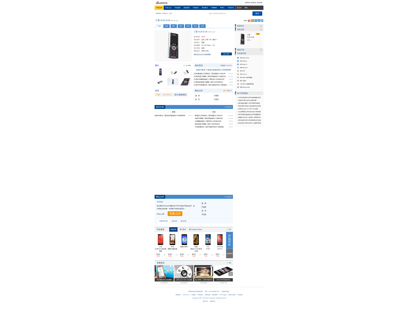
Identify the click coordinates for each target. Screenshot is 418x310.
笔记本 (239, 7)
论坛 (195, 26)
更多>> (215, 39)
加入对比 (226, 54)
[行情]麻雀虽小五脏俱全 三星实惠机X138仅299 (209, 73)
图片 (173, 26)
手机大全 (168, 7)
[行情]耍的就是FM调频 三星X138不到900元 (208, 82)
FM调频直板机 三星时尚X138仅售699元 (208, 121)
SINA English (223, 295)
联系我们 (200, 295)
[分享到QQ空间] (252, 20)
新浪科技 (247, 2)
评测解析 (214, 7)
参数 (166, 26)
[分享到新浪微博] (249, 20)
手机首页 (159, 7)
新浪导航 (259, 2)
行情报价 (196, 7)
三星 (170, 13)
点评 (202, 26)
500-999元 (167, 95)
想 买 (197, 99)
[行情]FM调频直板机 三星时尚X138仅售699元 (209, 79)
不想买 (216, 99)
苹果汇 (222, 7)
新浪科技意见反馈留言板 (195, 291)
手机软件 (231, 7)
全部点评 (229, 197)
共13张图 (188, 65)
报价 (180, 26)
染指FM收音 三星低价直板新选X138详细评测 (213, 70)
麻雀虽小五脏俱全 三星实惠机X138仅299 (208, 115)
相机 (246, 7)
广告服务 (193, 295)
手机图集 (177, 7)
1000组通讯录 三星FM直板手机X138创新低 (209, 127)
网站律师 (214, 295)
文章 (188, 26)
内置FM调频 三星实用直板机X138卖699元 (209, 118)
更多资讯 (229, 65)
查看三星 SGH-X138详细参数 (202, 54)
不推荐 (216, 96)
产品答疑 (239, 295)
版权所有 (212, 301)
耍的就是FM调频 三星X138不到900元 (207, 124)
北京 (202, 39)
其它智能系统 (180, 95)
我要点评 (229, 90)
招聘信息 (207, 295)
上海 (206, 39)
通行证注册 (232, 295)
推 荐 (197, 96)
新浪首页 (253, 2)
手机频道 (223, 65)
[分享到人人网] (258, 20)
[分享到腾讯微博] (255, 20)
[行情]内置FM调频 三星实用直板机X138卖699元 (210, 76)
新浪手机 (158, 13)
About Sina (186, 295)
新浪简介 (178, 295)
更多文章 (229, 107)
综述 (159, 26)
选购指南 (187, 7)
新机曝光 (205, 7)
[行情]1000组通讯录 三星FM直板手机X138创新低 (210, 85)
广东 (209, 39)
